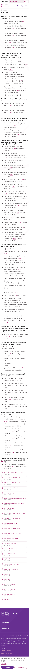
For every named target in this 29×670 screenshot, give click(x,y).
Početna (4, 10)
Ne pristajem (20, 667)
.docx (11, 69)
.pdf (23, 21)
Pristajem (7, 667)
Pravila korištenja (6, 650)
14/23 (3, 462)
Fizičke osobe (4, 1)
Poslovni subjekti (14, 1)
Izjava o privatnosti (6, 653)
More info (3, 663)
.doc (23, 62)
